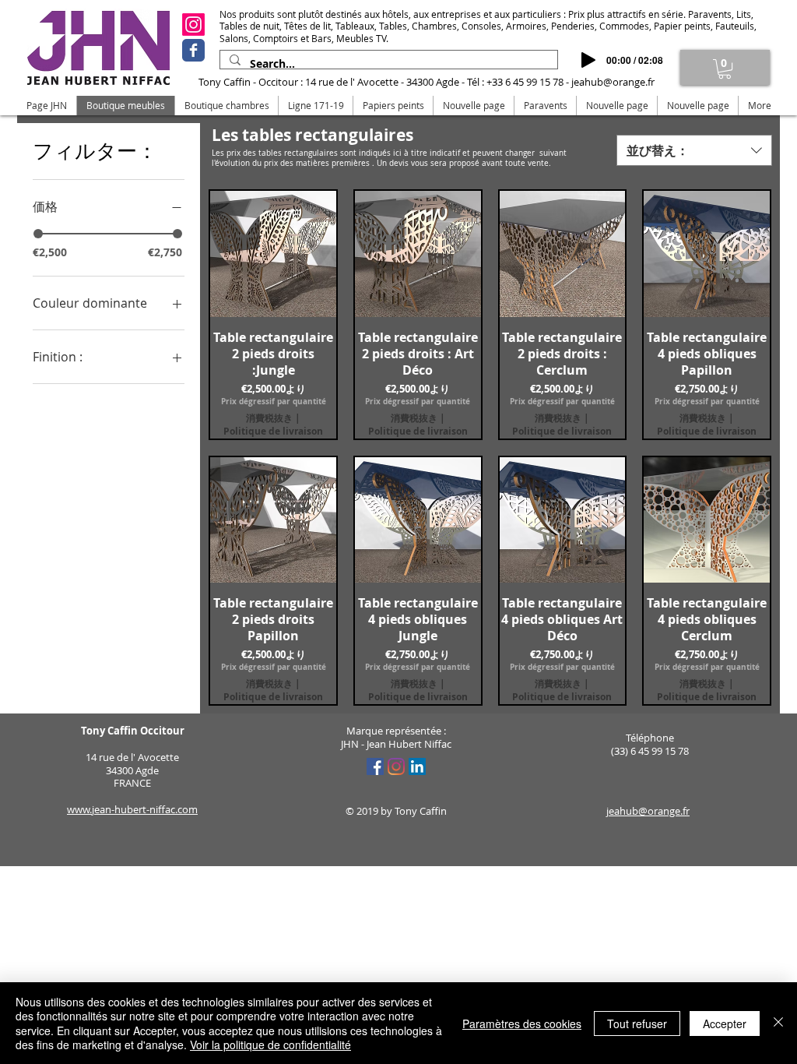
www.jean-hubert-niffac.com (132, 809)
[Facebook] (193, 50)
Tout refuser (637, 1023)
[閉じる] (778, 1023)
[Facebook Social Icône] (375, 766)
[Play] (588, 60)
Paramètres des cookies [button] (521, 1023)
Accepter (724, 1023)
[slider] (38, 233)
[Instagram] (193, 24)
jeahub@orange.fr (613, 82)
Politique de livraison (273, 431)
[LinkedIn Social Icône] (417, 766)
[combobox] (694, 150)
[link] (724, 69)
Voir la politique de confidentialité (270, 1044)
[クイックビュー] (273, 254)
